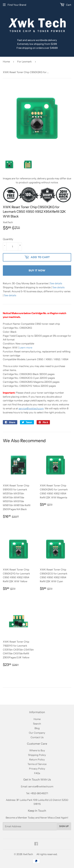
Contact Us (37, 737)
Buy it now (37, 270)
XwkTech (28, 854)
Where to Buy (37, 750)
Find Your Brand (17, 4)
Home (6, 61)
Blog (37, 728)
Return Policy (37, 759)
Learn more (25, 347)
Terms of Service (37, 764)
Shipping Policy (37, 754)
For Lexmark (24, 61)
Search (37, 723)
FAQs (37, 773)
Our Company (37, 732)
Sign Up (64, 826)
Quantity (8, 239)
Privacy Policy (37, 768)
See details (56, 283)
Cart (68, 4)
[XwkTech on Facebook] (36, 844)
